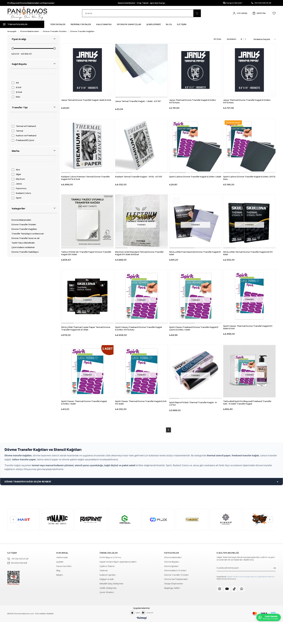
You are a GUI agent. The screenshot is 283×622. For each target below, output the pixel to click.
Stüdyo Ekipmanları (173, 583)
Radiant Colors (23, 193)
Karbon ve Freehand (26, 135)
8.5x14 (19, 92)
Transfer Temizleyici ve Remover (27, 234)
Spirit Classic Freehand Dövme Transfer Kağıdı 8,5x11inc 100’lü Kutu (138, 328)
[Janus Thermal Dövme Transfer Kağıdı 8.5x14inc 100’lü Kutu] (249, 70)
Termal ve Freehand (26, 126)
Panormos (21, 188)
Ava (18, 169)
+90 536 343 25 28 (19, 558)
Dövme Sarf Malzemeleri (176, 579)
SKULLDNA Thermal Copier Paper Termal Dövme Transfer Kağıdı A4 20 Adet (85, 328)
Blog (58, 570)
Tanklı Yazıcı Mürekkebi (23, 243)
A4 (17, 83)
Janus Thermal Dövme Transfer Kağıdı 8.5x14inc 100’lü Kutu (247, 101)
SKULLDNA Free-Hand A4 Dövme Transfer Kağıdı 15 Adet (195, 253)
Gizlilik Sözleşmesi (107, 588)
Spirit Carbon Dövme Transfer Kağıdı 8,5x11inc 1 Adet (195, 176)
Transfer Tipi (20, 107)
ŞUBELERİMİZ (153, 24)
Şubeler (60, 562)
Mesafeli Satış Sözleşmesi (111, 583)
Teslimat (103, 570)
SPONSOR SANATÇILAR (129, 24)
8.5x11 (18, 87)
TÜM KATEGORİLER (17, 24)
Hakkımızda (62, 557)
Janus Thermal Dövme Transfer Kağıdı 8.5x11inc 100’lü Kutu (192, 101)
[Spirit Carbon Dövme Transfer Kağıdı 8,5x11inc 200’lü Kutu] (249, 145)
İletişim (59, 575)
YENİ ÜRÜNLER (57, 24)
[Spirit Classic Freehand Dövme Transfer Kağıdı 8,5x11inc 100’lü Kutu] (141, 296)
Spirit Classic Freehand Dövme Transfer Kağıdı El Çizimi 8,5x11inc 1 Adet (193, 328)
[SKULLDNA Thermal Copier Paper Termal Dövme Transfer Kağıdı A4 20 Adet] (87, 296)
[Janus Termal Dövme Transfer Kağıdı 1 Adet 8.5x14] (87, 70)
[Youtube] (227, 589)
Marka (15, 150)
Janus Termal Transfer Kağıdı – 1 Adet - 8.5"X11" (138, 101)
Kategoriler (18, 208)
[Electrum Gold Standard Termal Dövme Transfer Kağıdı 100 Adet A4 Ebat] (141, 220)
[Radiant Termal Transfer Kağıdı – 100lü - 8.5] (141, 145)
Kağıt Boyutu (19, 64)
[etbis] (13, 578)
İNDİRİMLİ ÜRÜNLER (81, 24)
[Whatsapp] (242, 589)
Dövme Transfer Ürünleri (23, 224)
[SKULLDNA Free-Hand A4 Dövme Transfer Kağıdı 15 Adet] (195, 220)
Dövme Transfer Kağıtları (24, 229)
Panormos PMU (63, 566)
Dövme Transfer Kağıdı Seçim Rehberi (28, 481)
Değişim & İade (106, 579)
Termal (19, 131)
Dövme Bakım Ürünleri (175, 570)
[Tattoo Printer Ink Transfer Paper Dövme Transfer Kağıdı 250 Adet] (87, 220)
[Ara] (197, 13)
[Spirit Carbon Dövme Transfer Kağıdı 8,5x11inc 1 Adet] (195, 145)
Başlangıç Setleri (172, 588)
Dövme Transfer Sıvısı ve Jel (25, 238)
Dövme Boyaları (171, 562)
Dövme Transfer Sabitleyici (25, 252)
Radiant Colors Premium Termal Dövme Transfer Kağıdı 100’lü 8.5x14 (85, 177)
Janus (19, 184)
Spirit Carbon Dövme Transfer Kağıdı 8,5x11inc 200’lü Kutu (249, 177)
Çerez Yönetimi (106, 592)
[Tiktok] (234, 589)
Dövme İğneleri (171, 566)
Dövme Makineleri (173, 557)
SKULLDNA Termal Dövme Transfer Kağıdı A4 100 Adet (248, 253)
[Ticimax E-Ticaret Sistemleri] (141, 618)
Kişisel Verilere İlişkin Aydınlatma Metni (117, 562)
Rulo (18, 97)
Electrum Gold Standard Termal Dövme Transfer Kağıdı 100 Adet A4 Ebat (139, 253)
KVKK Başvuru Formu (110, 557)
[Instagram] (220, 589)
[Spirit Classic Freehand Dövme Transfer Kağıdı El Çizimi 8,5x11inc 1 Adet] (195, 296)
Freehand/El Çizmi (25, 140)
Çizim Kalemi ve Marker (23, 247)
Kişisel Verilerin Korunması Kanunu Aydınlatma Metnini (250, 577)
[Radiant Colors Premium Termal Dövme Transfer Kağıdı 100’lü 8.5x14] (87, 145)
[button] (128, 97)
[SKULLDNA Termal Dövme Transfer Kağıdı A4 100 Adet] (249, 220)
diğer (18, 174)
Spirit (18, 198)
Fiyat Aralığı (19, 39)
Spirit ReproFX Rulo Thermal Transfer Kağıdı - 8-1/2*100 (193, 403)
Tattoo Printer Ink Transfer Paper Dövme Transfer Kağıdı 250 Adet (86, 253)
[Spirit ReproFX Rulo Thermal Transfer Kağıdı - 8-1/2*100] (195, 371)
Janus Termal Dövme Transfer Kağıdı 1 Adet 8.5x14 (86, 100)
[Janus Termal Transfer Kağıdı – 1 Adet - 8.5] (141, 70)
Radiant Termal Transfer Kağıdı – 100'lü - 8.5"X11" (138, 176)
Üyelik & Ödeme (107, 566)
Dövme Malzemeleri (21, 220)
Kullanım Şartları (107, 575)
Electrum (20, 179)
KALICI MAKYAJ (104, 24)
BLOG (169, 24)
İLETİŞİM (181, 24)
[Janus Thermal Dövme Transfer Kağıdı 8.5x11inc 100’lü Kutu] (195, 70)
